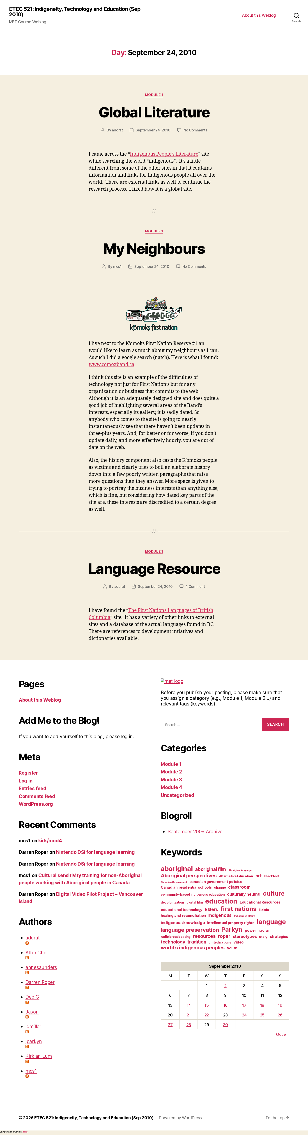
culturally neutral (243, 894)
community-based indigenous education (193, 894)
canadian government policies (215, 881)
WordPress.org (36, 804)
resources (204, 936)
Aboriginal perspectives (189, 875)
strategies (279, 936)
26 (280, 1015)
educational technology (181, 909)
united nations (220, 942)
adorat (117, 130)
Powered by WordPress (180, 1117)
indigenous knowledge (183, 922)
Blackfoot (272, 876)
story (263, 937)
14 (189, 1005)
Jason (32, 1012)
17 (244, 1005)
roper (224, 936)
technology (173, 942)
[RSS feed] (86, 943)
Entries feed (32, 788)
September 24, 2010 (153, 130)
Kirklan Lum (38, 1056)
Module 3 (171, 779)
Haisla (264, 910)
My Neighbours (154, 248)
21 (189, 1015)
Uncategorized (177, 795)
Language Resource (154, 568)
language (271, 922)
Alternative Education (236, 876)
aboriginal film (210, 869)
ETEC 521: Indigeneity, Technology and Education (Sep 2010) (74, 11)
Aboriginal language (240, 870)
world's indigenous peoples (193, 948)
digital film (194, 902)
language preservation (190, 930)
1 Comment (195, 586)
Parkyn (231, 929)
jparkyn (33, 1041)
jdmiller (33, 1026)
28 (188, 1024)
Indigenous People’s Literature (164, 154)
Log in (25, 781)
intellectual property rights (230, 922)
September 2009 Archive (195, 831)
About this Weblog (259, 15)
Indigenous (220, 915)
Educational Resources (260, 902)
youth (232, 948)
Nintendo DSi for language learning (95, 852)
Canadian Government (174, 882)
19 (280, 1005)
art (258, 875)
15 (207, 1005)
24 (244, 1015)
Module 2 (171, 772)
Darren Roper (40, 982)
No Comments (195, 130)
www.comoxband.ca (111, 365)
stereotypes (245, 936)
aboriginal (177, 869)
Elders (211, 909)
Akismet (25, 1132)
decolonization (172, 902)
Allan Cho (35, 952)
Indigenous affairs (244, 916)
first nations (239, 908)
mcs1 (117, 266)
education (221, 901)
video (239, 942)
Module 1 (154, 95)
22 (207, 1015)
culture (274, 893)
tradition (196, 942)
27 (170, 1024)
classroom (239, 887)
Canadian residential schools (186, 887)
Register (28, 773)
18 (262, 1005)
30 (225, 1024)
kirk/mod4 (50, 840)
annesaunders (41, 967)
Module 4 (171, 787)
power (250, 930)
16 (225, 1005)
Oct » (281, 1034)
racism (264, 930)
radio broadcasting (176, 937)
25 (262, 1015)
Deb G (32, 997)
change (220, 887)
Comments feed (37, 796)
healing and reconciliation (183, 915)
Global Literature (154, 112)
